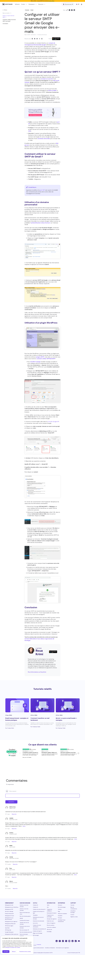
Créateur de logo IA (37, 931)
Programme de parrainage (50, 916)
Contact (72, 914)
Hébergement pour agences (11, 921)
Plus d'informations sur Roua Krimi (37, 672)
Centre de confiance (51, 927)
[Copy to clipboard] (67, 10)
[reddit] (72, 941)
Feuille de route (50, 921)
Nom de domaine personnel (26, 932)
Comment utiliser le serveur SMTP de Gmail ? (9, 20)
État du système (50, 925)
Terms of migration (51, 923)
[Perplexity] (42, 39)
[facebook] (60, 941)
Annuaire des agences (52, 918)
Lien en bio (35, 923)
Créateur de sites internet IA (39, 909)
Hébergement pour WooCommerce (9, 918)
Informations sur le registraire (62, 947)
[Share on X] (69, 10)
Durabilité (60, 915)
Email (32, 10)
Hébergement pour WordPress (11, 907)
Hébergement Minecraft (10, 923)
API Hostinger (36, 935)
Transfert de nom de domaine (24, 923)
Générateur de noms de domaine (38, 918)
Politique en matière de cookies (12, 947)
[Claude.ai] (34, 39)
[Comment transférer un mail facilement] (42, 705)
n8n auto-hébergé (9, 911)
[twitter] (66, 941)
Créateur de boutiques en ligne (38, 912)
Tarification (17, 4)
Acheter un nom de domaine (24, 905)
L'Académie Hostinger (73, 911)
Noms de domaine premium (24, 935)
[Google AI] (37, 39)
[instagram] (63, 941)
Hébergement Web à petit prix (11, 934)
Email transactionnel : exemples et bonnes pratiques (16, 719)
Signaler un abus (74, 916)
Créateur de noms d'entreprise (37, 926)
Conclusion (5, 23)
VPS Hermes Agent (9, 925)
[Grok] (39, 39)
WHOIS (21, 918)
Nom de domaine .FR (24, 930)
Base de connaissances (74, 908)
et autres (39, 944)
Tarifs (48, 905)
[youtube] (69, 941)
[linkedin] (57, 941)
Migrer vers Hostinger (37, 933)
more (24, 826)
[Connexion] (81, 4)
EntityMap (49, 931)
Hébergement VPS (9, 909)
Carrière (59, 909)
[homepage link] (7, 4)
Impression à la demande (38, 921)
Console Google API (53, 421)
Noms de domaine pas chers (25, 913)
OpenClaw (7, 927)
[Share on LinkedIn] (74, 10)
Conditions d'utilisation (50, 947)
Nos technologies (62, 907)
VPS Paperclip (8, 930)
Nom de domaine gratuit (25, 916)
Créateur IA (35, 905)
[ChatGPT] (32, 39)
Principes (60, 917)
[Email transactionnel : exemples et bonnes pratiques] (17, 705)
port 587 (42, 190)
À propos (60, 905)
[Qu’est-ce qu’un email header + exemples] (68, 705)
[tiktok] (76, 941)
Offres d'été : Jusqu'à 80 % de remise (42, 1)
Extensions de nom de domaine (25, 927)
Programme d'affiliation (49, 910)
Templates (35, 915)
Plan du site (49, 929)
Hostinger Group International (61, 920)
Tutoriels (27, 10)
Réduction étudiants (62, 913)
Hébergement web (9, 905)
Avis (48, 907)
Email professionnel (9, 913)
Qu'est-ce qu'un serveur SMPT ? (8, 16)
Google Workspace (9, 932)
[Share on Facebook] (72, 10)
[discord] (79, 941)
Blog (59, 911)
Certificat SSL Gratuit (24, 920)
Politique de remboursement (37, 947)
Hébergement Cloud (9, 915)
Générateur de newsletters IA (39, 929)
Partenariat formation (51, 913)
